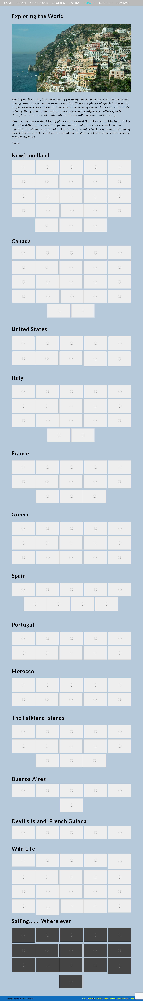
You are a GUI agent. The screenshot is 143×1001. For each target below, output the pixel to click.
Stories (106, 999)
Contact (133, 999)
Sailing (112, 999)
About (90, 999)
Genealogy (98, 999)
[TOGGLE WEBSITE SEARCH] (135, 3)
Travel (118, 999)
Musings (125, 999)
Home (84, 999)
